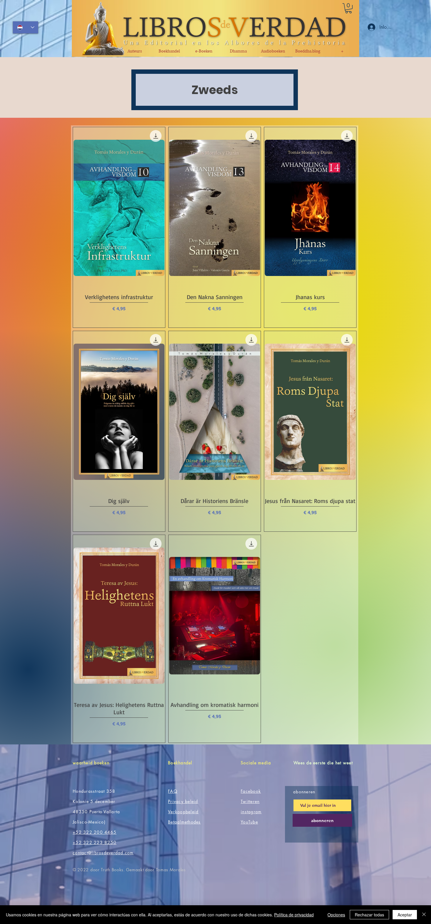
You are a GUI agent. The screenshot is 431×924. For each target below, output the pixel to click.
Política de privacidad (294, 915)
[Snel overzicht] (119, 208)
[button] (348, 8)
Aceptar (405, 915)
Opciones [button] (336, 915)
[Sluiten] (423, 914)
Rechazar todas (369, 915)
